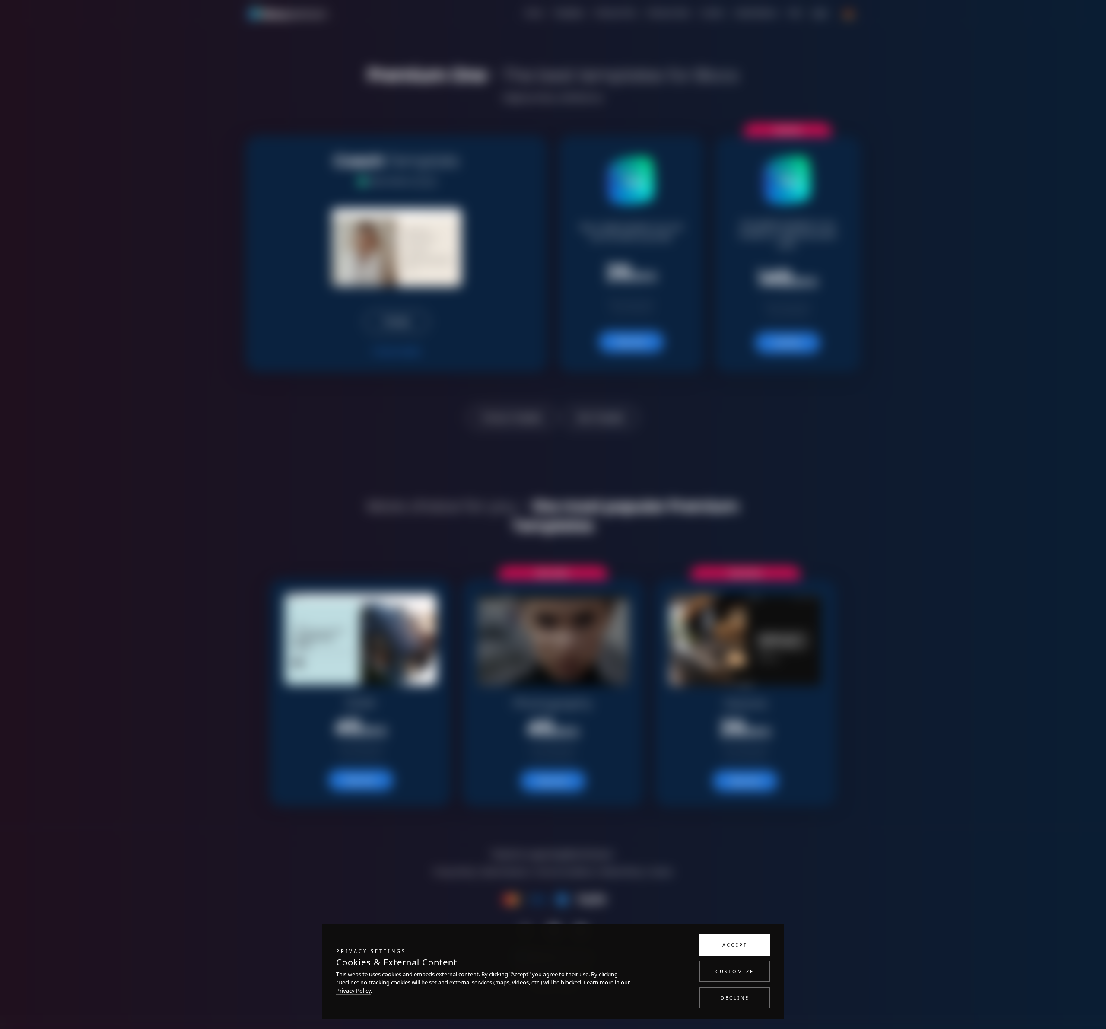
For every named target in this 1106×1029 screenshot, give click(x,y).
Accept (734, 945)
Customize (734, 971)
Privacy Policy (353, 990)
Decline (735, 997)
